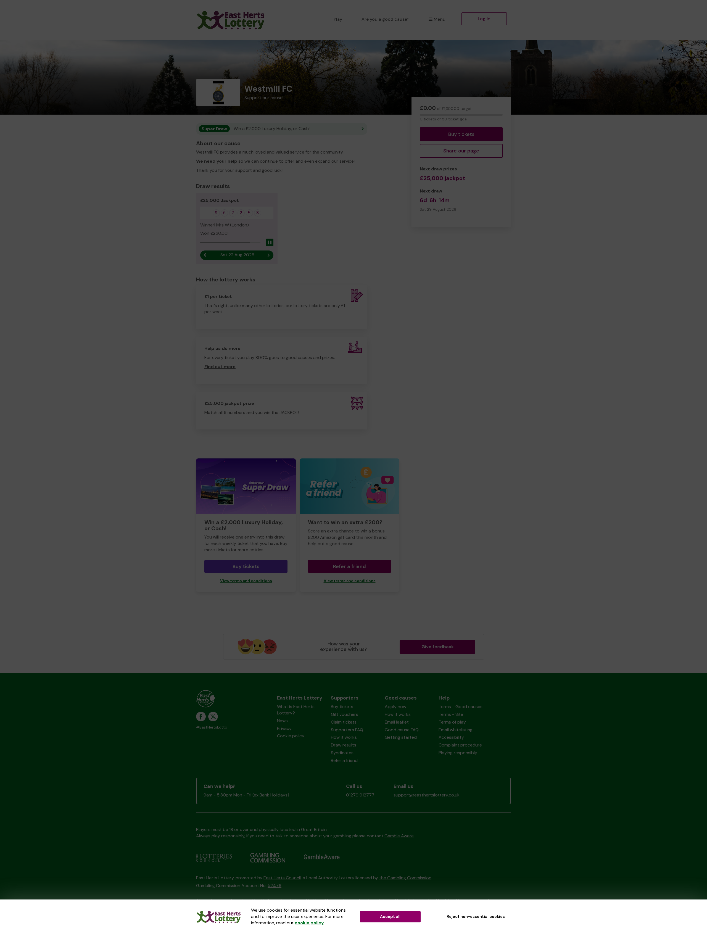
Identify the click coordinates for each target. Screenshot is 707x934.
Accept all (390, 916)
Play (338, 19)
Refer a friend (349, 566)
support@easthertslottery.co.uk (427, 795)
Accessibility (451, 737)
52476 (274, 885)
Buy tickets (461, 134)
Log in (484, 19)
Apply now (395, 706)
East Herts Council (282, 878)
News (282, 721)
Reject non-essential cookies (476, 916)
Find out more (220, 367)
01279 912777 (360, 795)
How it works (344, 737)
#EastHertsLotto (211, 727)
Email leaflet (397, 722)
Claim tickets (344, 722)
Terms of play (452, 722)
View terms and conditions (246, 581)
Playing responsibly (458, 753)
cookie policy (309, 923)
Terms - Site (451, 714)
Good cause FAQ (402, 730)
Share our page (461, 150)
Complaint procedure (460, 745)
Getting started (401, 737)
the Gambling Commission (405, 878)
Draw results (343, 745)
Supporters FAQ (347, 730)
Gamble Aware (399, 836)
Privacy (284, 728)
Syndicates (342, 753)
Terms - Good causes (460, 706)
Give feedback (437, 647)
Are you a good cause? (385, 19)
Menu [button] (439, 19)
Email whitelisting (456, 730)
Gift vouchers (344, 714)
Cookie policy (290, 736)
